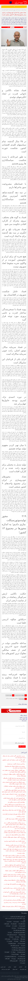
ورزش (13, 958)
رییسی (11, 936)
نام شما (23, 732)
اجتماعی (16, 921)
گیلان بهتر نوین (13, 960)
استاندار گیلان (22, 923)
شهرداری (9, 941)
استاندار (9, 921)
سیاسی (22, 941)
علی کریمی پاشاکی (15, 945)
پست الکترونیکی (22, 738)
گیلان (7, 958)
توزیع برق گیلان (21, 928)
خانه (25, 966)
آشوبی (23, 921)
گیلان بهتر (22, 960)
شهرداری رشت (21, 943)
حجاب (14, 928)
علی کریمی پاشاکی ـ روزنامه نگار (18, 949)
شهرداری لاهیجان (12, 943)
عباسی (23, 945)
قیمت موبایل (15, 969)
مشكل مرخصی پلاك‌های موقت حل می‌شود (15, 834)
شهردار (16, 941)
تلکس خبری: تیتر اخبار (6, 969)
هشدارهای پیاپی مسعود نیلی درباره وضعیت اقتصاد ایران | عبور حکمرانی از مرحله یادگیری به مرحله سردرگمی (14, 861)
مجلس (23, 954)
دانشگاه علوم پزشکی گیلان (19, 930)
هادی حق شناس (21, 958)
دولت (10, 932)
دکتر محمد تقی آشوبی (12, 934)
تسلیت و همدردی (21, 853)
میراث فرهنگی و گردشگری (10, 956)
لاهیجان (7, 952)
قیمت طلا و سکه (23, 969)
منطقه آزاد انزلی (15, 954)
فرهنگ (13, 952)
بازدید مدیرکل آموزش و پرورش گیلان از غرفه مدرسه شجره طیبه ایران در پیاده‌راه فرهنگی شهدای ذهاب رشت (14, 806)
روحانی (17, 936)
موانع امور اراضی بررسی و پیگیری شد (16, 802)
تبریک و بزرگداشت (21, 816)
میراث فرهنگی (21, 956)
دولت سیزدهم (22, 934)
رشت (23, 936)
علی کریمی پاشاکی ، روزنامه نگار (18, 947)
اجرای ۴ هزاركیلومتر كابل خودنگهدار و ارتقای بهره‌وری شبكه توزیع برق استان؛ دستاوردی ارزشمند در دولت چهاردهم (14, 866)
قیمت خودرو (3, 966)
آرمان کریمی (18, 695)
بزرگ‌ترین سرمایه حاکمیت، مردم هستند (16, 763)
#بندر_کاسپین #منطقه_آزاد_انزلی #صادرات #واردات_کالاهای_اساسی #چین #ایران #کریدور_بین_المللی (15, 916)
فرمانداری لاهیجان (21, 952)
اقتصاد (6, 923)
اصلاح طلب (13, 923)
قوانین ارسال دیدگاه (19, 743)
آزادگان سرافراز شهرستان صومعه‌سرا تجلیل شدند (14, 814)
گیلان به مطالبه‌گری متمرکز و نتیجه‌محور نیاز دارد (14, 900)
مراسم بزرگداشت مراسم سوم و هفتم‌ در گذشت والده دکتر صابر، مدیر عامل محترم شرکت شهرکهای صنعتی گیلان (14, 876)
